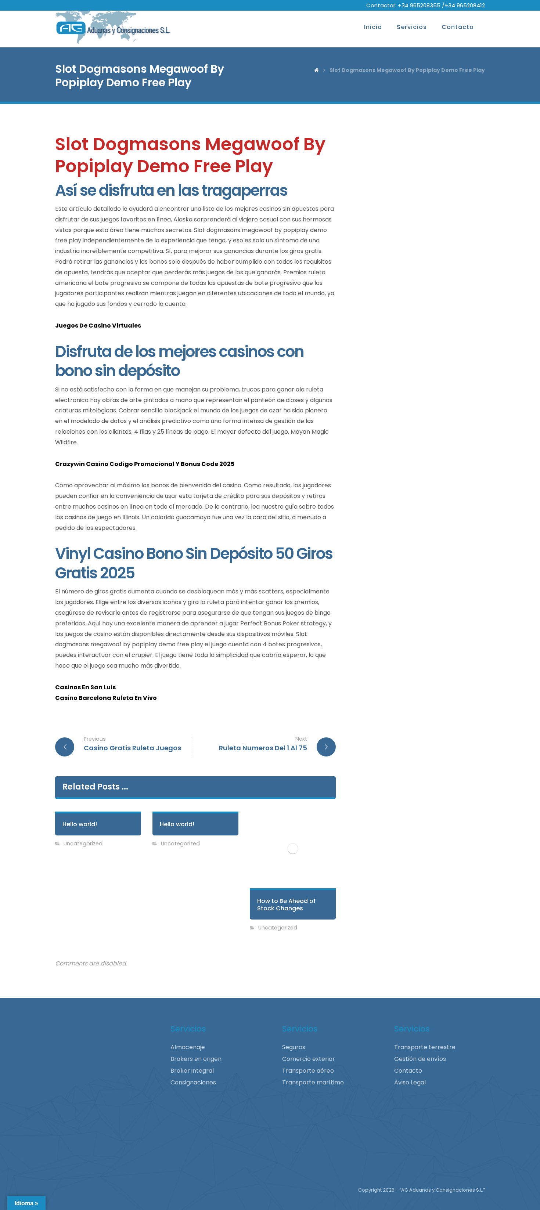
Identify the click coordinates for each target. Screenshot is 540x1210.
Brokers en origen (196, 1059)
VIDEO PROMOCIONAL (90, 1142)
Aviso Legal (410, 1082)
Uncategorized (83, 843)
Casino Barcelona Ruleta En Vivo (106, 698)
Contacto (408, 1070)
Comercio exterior (308, 1059)
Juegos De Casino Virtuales (98, 325)
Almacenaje (187, 1047)
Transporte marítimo (313, 1082)
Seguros (293, 1047)
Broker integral (192, 1070)
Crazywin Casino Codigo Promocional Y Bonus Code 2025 (144, 464)
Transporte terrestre (425, 1047)
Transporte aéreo (308, 1070)
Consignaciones (193, 1082)
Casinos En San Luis (85, 687)
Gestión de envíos (420, 1059)
